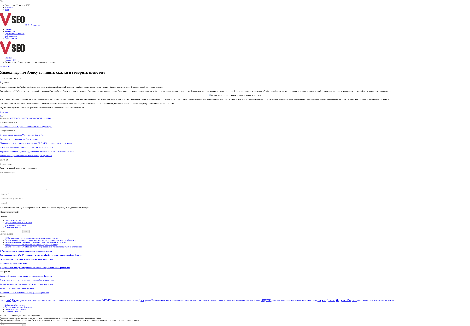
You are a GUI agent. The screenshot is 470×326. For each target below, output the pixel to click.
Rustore (87, 300)
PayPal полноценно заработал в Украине (17, 288)
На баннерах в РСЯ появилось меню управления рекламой (24, 293)
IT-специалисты (61, 300)
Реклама (241, 300)
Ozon (82, 300)
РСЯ (225, 300)
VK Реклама (112, 300)
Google (11, 300)
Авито (129, 300)
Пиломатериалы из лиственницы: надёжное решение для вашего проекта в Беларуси (40, 240)
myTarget (70, 300)
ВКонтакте (135, 300)
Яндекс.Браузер (285, 300)
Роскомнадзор (251, 300)
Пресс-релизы (203, 300)
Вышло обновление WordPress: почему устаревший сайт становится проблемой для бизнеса (43, 247)
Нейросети (193, 300)
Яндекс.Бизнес (276, 300)
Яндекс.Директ (326, 300)
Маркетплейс (176, 300)
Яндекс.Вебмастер (298, 300)
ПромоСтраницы (216, 300)
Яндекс (266, 300)
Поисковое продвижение (15, 225)
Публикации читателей (14, 34)
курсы (376, 300)
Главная (8, 29)
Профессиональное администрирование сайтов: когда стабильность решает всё (35, 268)
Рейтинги (234, 300)
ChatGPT (2, 300)
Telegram (98, 300)
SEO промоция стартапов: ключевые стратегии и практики (26, 259)
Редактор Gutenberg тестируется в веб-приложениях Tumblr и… (26, 276)
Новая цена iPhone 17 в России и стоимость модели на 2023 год (31, 245)
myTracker (77, 300)
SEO (7, 10)
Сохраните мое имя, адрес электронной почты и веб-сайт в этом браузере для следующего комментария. (46, 208)
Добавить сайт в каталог (15, 220)
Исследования (158, 300)
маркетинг (383, 300)
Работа (229, 300)
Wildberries (123, 300)
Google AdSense (31, 300)
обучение (391, 300)
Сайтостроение (11, 38)
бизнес (372, 300)
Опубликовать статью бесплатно (18, 223)
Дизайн (147, 300)
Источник (4, 112)
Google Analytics (42, 300)
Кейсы (168, 300)
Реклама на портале (13, 227)
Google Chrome (51, 300)
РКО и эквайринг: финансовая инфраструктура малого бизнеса (31, 238)
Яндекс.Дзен (311, 300)
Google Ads (21, 300)
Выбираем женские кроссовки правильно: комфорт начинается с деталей (35, 242)
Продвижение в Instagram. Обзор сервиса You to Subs (22, 135)
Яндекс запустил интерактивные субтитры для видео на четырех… (28, 284)
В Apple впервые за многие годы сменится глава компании (26, 251)
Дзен (141, 300)
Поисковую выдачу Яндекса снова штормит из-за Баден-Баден (26, 127)
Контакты (9, 7)
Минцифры (184, 300)
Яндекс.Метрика (363, 300)
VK (104, 300)
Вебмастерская (11, 36)
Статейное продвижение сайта (13, 263)
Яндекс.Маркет (346, 300)
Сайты (258, 300)
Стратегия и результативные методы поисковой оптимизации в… (27, 280)
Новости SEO (10, 31)
